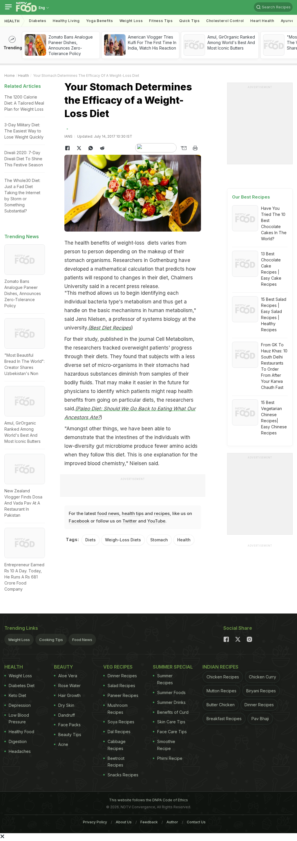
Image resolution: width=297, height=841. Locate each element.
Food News (82, 639)
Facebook (79, 521)
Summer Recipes (165, 679)
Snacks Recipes (123, 774)
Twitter (129, 521)
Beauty (63, 667)
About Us (124, 822)
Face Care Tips (172, 731)
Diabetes (37, 21)
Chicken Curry (262, 676)
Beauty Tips (69, 734)
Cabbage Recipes (117, 745)
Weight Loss (131, 21)
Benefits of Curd (173, 712)
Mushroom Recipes (118, 709)
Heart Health (262, 21)
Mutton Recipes (221, 690)
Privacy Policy (95, 822)
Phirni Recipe (169, 758)
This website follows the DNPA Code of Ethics (148, 800)
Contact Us (196, 822)
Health (12, 21)
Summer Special (173, 667)
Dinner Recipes (122, 675)
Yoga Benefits (99, 21)
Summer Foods (171, 692)
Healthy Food (21, 731)
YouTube (156, 521)
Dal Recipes (119, 731)
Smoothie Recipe (166, 745)
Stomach (159, 539)
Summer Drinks (171, 702)
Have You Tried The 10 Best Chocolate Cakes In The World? (274, 223)
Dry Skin (66, 705)
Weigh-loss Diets (123, 539)
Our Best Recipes (251, 197)
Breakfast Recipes (224, 718)
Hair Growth (69, 695)
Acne (63, 744)
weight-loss (130, 243)
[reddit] (102, 148)
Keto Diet (17, 695)
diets (153, 243)
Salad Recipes (121, 685)
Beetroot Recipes (116, 762)
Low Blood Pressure (19, 719)
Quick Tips (189, 21)
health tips (133, 513)
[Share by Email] (183, 148)
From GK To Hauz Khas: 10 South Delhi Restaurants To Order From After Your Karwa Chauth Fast (274, 366)
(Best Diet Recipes (109, 328)
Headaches (20, 751)
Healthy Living (66, 21)
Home (9, 75)
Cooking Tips (51, 639)
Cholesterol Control (225, 21)
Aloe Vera (67, 675)
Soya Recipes (121, 721)
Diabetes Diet (22, 685)
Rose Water (69, 685)
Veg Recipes (118, 667)
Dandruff (66, 715)
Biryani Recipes (261, 690)
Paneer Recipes (123, 695)
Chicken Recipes (223, 676)
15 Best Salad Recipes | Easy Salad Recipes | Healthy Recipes (273, 314)
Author (172, 822)
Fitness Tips (161, 21)
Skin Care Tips (171, 721)
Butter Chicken (221, 704)
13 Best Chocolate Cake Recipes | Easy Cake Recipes (271, 269)
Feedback (149, 822)
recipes (162, 513)
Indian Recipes (220, 667)
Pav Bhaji (260, 718)
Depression (20, 705)
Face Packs (69, 724)
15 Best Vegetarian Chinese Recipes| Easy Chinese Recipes (274, 417)
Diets (90, 539)
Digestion (18, 741)
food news (108, 513)
